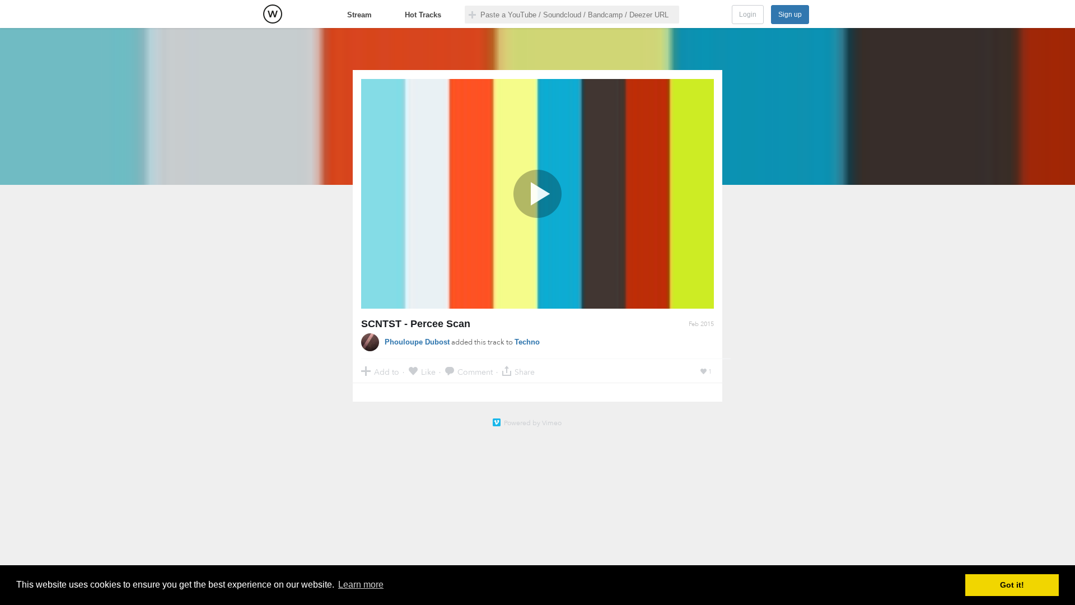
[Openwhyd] (272, 14)
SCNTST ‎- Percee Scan (415, 323)
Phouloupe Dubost (417, 342)
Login (747, 14)
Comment (475, 371)
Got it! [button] (1012, 584)
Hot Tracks (423, 15)
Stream (359, 15)
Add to (386, 371)
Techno (527, 342)
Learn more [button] (361, 584)
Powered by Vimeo (533, 422)
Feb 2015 (701, 324)
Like (428, 371)
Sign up (790, 14)
